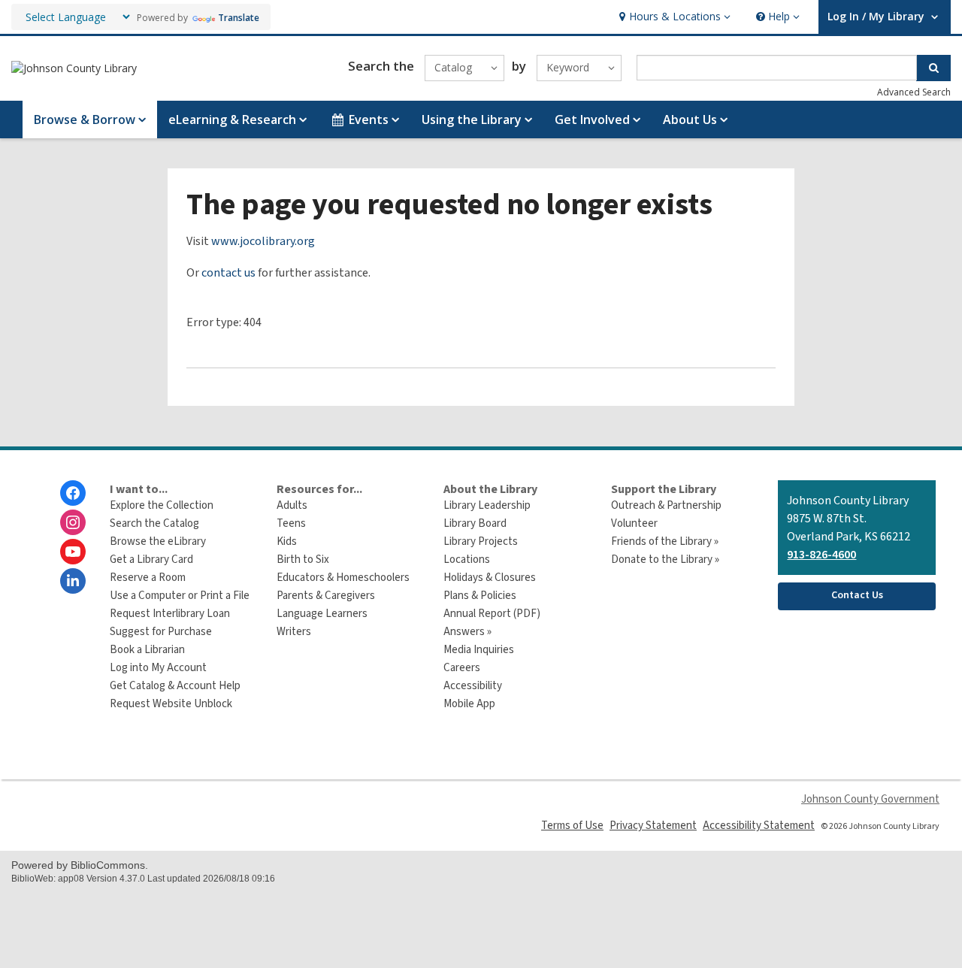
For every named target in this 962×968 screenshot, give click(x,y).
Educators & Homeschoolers (343, 577)
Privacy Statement (653, 825)
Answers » (467, 632)
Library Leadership (487, 505)
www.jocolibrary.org (263, 241)
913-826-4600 (821, 554)
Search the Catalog (154, 523)
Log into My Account (158, 668)
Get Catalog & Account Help (175, 686)
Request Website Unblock (171, 704)
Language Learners (322, 614)
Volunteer (634, 523)
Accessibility (472, 686)
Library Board (475, 523)
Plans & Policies (479, 595)
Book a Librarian (147, 650)
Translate (238, 17)
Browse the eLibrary (158, 541)
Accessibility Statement (759, 825)
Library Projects (480, 541)
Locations (466, 559)
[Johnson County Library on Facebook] (73, 493)
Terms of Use (572, 825)
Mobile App (469, 704)
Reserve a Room (148, 577)
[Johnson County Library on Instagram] (73, 522)
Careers (461, 668)
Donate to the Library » (665, 559)
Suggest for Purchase (161, 632)
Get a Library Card (151, 559)
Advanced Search (914, 92)
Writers (294, 632)
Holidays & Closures (489, 577)
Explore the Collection (161, 505)
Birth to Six (303, 559)
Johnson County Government (870, 799)
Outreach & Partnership (666, 505)
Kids (287, 541)
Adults (292, 505)
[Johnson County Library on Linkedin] (73, 581)
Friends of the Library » (664, 541)
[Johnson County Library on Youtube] (73, 551)
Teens (291, 523)
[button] (673, 17)
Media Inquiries (478, 650)
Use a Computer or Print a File (180, 595)
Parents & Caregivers (326, 595)
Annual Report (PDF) (491, 614)
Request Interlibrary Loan (170, 614)
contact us (228, 273)
